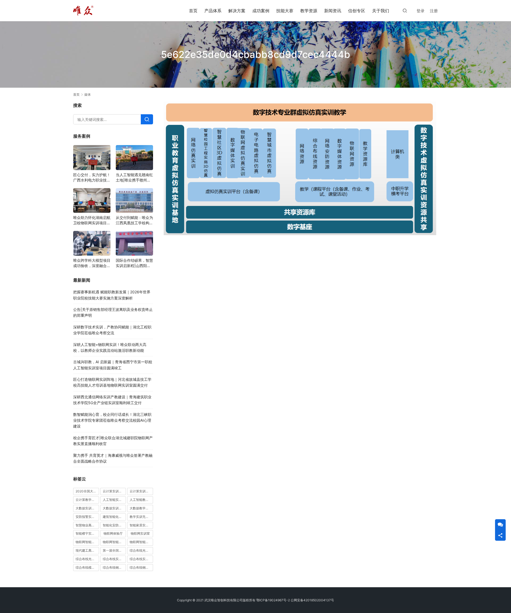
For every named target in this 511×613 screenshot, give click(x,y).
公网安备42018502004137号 (312, 600)
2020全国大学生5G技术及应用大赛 (87, 491)
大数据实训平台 (114, 508)
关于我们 (380, 10)
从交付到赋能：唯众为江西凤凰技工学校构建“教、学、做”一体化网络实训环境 (134, 220)
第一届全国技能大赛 (114, 550)
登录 (421, 10)
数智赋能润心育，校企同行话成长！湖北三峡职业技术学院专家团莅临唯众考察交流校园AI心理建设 (112, 420)
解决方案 (236, 10)
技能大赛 (284, 10)
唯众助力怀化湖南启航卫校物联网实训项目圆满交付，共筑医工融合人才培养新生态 (91, 220)
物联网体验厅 (113, 533)
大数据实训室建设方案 (87, 508)
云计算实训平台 (141, 491)
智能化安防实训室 (114, 525)
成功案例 (260, 10)
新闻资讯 (332, 10)
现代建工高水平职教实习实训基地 (87, 550)
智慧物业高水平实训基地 (87, 525)
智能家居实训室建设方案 (141, 525)
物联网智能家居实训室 (114, 542)
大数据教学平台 (141, 508)
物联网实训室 (140, 533)
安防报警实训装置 (87, 517)
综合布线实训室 (114, 559)
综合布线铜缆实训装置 (141, 567)
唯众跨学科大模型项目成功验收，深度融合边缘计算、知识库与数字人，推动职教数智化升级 (91, 263)
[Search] (147, 119)
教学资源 (308, 10)
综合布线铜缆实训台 (114, 567)
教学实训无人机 (141, 517)
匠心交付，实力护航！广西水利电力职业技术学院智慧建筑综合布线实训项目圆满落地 (91, 177)
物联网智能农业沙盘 (87, 542)
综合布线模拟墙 (87, 567)
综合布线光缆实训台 (141, 550)
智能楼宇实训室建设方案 (87, 533)
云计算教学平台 (87, 500)
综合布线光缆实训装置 (87, 559)
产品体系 (212, 10)
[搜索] (404, 10)
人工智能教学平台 (141, 500)
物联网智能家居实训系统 (141, 542)
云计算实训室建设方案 (114, 491)
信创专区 (356, 10)
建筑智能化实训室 (114, 517)
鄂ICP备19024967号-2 (273, 600)
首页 (193, 10)
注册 (434, 10)
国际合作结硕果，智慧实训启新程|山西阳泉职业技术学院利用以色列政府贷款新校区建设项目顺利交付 (134, 263)
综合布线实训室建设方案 (141, 559)
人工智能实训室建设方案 (114, 500)
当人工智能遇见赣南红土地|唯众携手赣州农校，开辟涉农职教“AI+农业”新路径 (134, 177)
